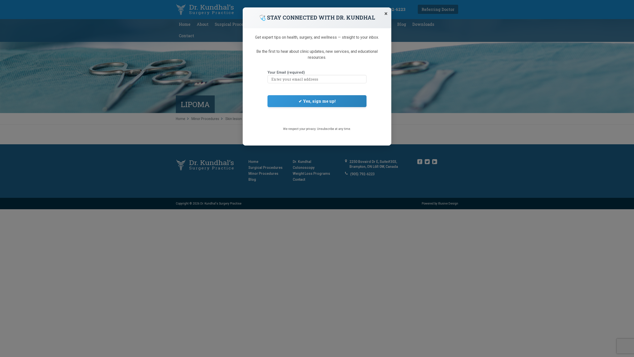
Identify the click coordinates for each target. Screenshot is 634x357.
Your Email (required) (286, 72)
